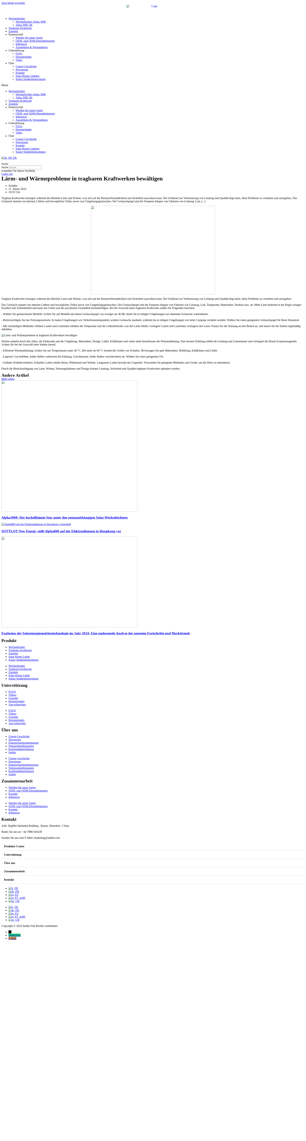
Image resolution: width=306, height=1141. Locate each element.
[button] (153, 85)
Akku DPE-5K (24, 24)
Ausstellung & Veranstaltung (32, 47)
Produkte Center (14, 846)
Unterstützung (12, 854)
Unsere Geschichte (26, 66)
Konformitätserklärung (21, 749)
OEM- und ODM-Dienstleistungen (35, 40)
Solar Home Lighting (27, 75)
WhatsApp (14, 935)
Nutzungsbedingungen (21, 745)
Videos (12, 694)
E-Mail (12, 938)
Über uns (9, 862)
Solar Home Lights (19, 656)
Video (19, 60)
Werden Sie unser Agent (29, 37)
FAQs (19, 53)
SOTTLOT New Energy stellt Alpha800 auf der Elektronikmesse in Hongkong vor (61, 531)
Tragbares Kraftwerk (20, 28)
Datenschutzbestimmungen (23, 742)
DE (14, 157)
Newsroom (22, 69)
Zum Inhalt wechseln (13, 2)
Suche (4, 167)
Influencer (21, 44)
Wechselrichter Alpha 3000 (31, 21)
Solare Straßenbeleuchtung (31, 79)
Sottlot (12, 752)
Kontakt (20, 72)
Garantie (13, 698)
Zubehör (13, 31)
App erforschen (17, 704)
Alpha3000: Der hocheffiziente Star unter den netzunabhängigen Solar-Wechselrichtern (64, 517)
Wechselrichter (16, 18)
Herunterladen (24, 56)
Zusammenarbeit (14, 871)
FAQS (12, 691)
